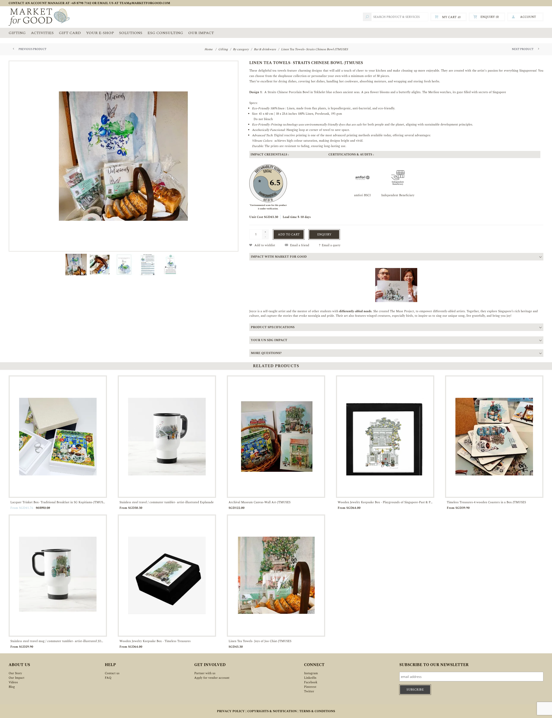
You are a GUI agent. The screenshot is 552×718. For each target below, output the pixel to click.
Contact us (112, 673)
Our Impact (16, 678)
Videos (13, 682)
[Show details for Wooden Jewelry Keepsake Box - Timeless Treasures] (167, 576)
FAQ (108, 678)
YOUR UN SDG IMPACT (269, 340)
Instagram (311, 673)
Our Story (15, 673)
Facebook (310, 682)
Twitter (309, 691)
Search (367, 17)
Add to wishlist (264, 245)
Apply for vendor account (211, 678)
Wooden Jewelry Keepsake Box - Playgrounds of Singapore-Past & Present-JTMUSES (385, 502)
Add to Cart (289, 234)
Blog (12, 687)
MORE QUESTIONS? (266, 353)
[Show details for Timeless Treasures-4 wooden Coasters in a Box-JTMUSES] (494, 436)
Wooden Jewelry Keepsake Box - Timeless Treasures (155, 641)
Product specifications (273, 327)
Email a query (331, 245)
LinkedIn (310, 678)
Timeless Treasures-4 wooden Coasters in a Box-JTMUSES (486, 502)
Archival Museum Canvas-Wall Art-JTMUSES (259, 502)
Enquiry (324, 234)
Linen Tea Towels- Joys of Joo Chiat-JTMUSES (260, 641)
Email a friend (299, 245)
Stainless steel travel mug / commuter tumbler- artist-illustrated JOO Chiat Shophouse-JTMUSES (57, 641)
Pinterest (310, 687)
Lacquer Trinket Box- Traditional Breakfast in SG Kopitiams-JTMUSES (57, 502)
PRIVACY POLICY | (231, 711)
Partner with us (204, 673)
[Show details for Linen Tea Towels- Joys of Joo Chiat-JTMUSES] (276, 576)
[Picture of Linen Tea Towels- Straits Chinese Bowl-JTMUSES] (123, 156)
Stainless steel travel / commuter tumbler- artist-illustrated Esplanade (166, 502)
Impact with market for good (279, 256)
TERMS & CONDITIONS (317, 711)
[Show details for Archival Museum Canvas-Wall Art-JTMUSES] (276, 436)
